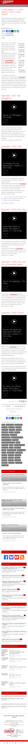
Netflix (24, 5)
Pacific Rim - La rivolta (6, 440)
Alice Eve (4, 452)
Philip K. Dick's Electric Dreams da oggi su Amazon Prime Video (14, 508)
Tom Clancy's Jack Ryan (19, 445)
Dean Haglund (5, 465)
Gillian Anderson (9, 62)
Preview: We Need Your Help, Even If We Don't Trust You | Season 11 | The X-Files (13, 332)
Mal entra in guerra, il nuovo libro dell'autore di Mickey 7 (13, 627)
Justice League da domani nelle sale (10, 591)
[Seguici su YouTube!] (16, 557)
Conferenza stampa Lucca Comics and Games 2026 (13, 707)
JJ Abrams (11, 432)
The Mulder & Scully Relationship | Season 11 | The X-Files (14, 165)
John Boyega (15, 440)
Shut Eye (11, 445)
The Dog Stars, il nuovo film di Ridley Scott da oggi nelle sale (14, 611)
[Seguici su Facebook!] (6, 557)
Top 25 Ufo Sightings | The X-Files (14, 282)
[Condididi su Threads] (12, 31)
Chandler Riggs (19, 452)
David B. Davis (19, 462)
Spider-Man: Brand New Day (17, 5)
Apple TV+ (3, 5)
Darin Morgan (13, 294)
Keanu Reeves (5, 445)
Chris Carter (22, 77)
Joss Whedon (17, 460)
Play (6, 122)
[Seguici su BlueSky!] (11, 557)
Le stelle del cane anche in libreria (17, 659)
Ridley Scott (7, 5)
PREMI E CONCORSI (13, 665)
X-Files (3, 424)
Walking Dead (17, 447)
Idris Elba (4, 450)
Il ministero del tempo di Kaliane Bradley (17, 683)
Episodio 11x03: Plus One (21, 56)
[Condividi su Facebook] (7, 31)
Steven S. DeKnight (21, 450)
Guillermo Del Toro (12, 450)
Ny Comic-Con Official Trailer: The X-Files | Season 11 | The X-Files (12, 388)
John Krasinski (5, 447)
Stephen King (4, 432)
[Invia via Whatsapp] (15, 31)
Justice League (14, 434)
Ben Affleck (10, 460)
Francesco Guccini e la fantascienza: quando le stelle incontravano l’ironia (16, 652)
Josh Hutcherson (5, 434)
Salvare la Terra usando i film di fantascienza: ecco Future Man (14, 598)
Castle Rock (18, 429)
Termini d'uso (7, 715)
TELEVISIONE (6, 479)
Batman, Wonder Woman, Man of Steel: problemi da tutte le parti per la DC (14, 585)
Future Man (17, 432)
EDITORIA (11, 657)
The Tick (11, 447)
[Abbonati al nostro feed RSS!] (22, 557)
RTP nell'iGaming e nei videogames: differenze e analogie (13, 635)
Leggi (13, 655)
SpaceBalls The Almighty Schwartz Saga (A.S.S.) (12, 699)
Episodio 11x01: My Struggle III (21, 45)
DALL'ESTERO (12, 673)
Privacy (13, 715)
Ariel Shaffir (11, 457)
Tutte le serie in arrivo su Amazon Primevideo (12, 483)
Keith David (4, 455)
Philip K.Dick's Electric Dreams (8, 442)
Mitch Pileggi (11, 462)
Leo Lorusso (10, 33)
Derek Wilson (18, 455)
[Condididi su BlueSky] (9, 31)
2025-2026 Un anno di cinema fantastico (11, 641)
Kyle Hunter (4, 457)
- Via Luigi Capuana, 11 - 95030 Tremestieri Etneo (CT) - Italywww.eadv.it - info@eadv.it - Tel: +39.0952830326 (15, 733)
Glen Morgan (23, 183)
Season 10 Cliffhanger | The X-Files (12, 116)
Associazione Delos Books (13, 724)
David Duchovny (9, 60)
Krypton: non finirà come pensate (12, 533)
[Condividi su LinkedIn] (18, 31)
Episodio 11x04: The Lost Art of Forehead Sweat (21, 64)
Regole (17, 715)
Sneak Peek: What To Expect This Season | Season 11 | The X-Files (12, 228)
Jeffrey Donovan (10, 452)
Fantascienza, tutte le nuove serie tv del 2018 (13, 577)
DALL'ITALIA (11, 649)
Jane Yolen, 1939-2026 (15, 675)
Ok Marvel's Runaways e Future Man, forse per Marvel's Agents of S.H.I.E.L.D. (13, 571)
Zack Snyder (4, 462)
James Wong (13, 346)
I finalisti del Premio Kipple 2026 (17, 667)
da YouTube (5, 119)
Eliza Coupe (10, 455)
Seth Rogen (17, 457)
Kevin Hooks (19, 248)
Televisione (8, 406)
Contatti (14, 717)
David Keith (4, 460)
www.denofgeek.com (20, 406)
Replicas (18, 442)
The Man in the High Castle (17, 437)
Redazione (21, 715)
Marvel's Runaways (6, 437)
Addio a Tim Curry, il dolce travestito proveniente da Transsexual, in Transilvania (13, 619)
